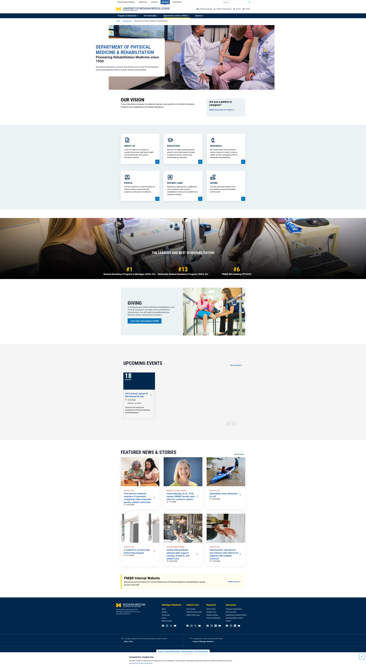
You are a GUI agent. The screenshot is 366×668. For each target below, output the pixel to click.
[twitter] (171, 626)
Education (165, 2)
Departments (177, 2)
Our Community (231, 612)
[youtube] (175, 626)
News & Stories (167, 621)
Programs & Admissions (234, 609)
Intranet (228, 621)
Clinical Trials (211, 609)
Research (154, 2)
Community (166, 615)
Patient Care (143, 2)
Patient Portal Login (193, 615)
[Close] (362, 656)
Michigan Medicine (171, 605)
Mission (164, 612)
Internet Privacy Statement (142, 663)
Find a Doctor (190, 609)
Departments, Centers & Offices (236, 615)
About (164, 609)
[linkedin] (215, 626)
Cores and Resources (213, 618)
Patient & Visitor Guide (193, 612)
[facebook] (163, 626)
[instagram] (167, 626)
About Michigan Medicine (126, 2)
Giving (164, 618)
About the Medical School (234, 618)
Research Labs (211, 612)
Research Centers (212, 615)
